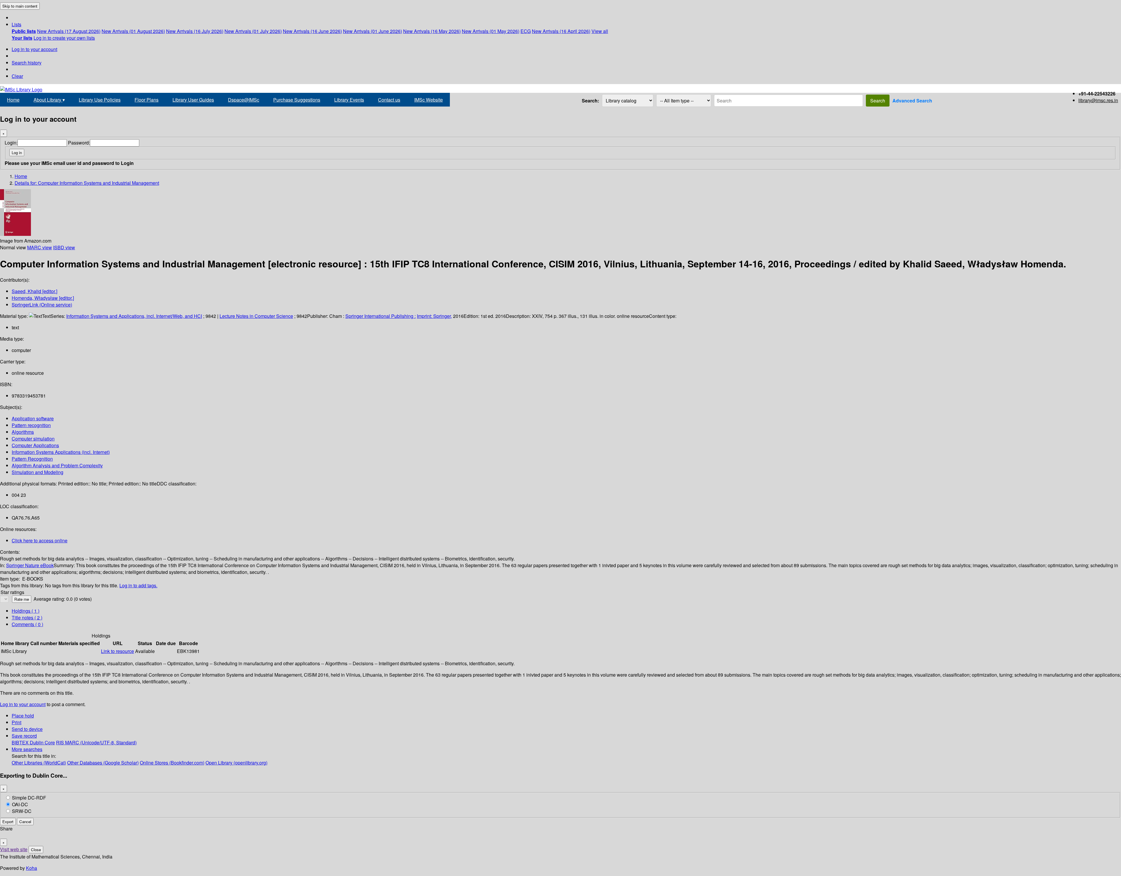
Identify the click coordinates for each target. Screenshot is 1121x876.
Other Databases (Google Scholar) (103, 762)
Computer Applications (35, 445)
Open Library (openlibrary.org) (236, 762)
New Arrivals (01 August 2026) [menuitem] (133, 31)
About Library (49, 99)
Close (36, 849)
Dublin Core (42, 742)
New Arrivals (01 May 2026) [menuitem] (490, 31)
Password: (79, 142)
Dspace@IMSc (243, 99)
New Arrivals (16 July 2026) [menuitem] (194, 31)
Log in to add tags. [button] (138, 585)
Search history (26, 62)
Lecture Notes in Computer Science (256, 316)
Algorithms (23, 432)
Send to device (27, 729)
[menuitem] (24, 31)
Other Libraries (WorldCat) (39, 762)
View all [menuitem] (599, 31)
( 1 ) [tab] (25, 610)
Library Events (349, 99)
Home (13, 99)
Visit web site (13, 849)
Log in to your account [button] (23, 704)
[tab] (27, 617)
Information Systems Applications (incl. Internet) (61, 452)
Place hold (23, 715)
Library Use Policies (100, 99)
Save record (24, 735)
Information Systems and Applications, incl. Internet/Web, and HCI (134, 316)
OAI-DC (20, 804)
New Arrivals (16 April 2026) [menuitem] (561, 31)
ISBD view (64, 247)
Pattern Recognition (32, 458)
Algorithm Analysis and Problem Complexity (57, 465)
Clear (17, 76)
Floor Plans (147, 99)
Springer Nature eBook (30, 565)
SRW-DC (22, 811)
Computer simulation (33, 438)
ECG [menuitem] (526, 31)
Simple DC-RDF (29, 797)
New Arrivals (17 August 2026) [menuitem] (68, 31)
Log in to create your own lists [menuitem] (64, 37)
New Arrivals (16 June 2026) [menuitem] (312, 31)
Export (7, 821)
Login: (11, 142)
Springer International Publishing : (380, 316)
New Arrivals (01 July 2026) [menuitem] (253, 31)
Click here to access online (39, 540)
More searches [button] (27, 749)
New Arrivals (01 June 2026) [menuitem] (372, 31)
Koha (31, 868)
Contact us (389, 99)
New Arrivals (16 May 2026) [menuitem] (432, 31)
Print (16, 722)
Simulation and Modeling (37, 472)
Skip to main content (19, 6)
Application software (33, 418)
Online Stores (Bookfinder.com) (172, 762)
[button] (16, 24)
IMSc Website (428, 99)
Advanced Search (912, 100)
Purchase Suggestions (296, 99)
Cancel (25, 821)
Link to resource (117, 651)
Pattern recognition (31, 425)
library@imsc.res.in (1098, 100)
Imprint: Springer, (434, 316)
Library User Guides (193, 99)
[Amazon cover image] (15, 234)
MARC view (39, 247)
